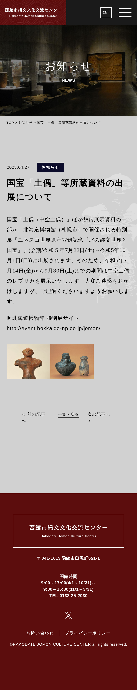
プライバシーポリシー (88, 633)
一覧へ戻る (68, 414)
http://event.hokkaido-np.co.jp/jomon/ (53, 328)
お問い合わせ (40, 633)
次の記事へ (98, 414)
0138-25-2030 (74, 595)
